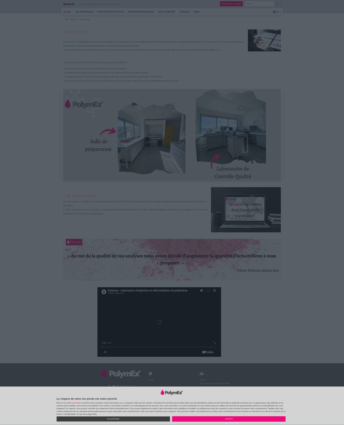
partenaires (77, 403)
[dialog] (172, 406)
